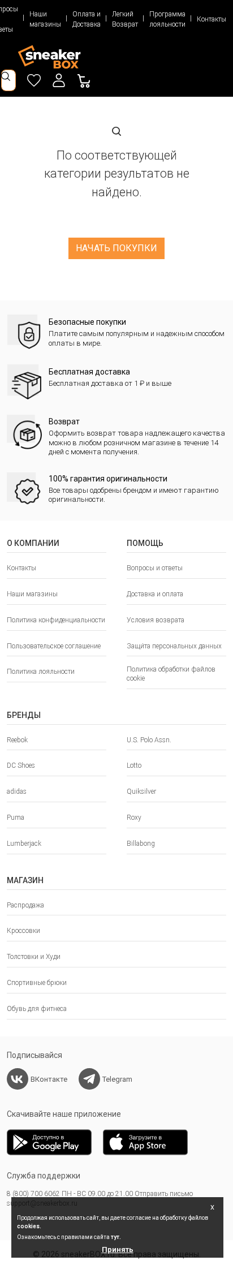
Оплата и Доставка (86, 19)
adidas (17, 791)
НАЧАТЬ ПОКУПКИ (116, 248)
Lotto (134, 765)
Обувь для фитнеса (37, 1009)
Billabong (141, 844)
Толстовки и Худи (34, 957)
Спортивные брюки (37, 983)
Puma (15, 817)
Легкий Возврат (125, 19)
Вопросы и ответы (155, 568)
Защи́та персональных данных (174, 646)
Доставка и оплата (155, 594)
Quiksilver (141, 791)
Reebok (17, 740)
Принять (117, 1249)
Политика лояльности (41, 672)
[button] (59, 80)
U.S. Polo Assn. (149, 740)
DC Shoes (21, 765)
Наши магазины (45, 19)
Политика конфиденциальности (56, 620)
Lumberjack (24, 844)
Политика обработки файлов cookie (171, 673)
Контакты (211, 19)
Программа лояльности (167, 19)
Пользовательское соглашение (54, 646)
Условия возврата (155, 620)
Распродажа (25, 905)
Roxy (134, 817)
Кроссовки (23, 931)
